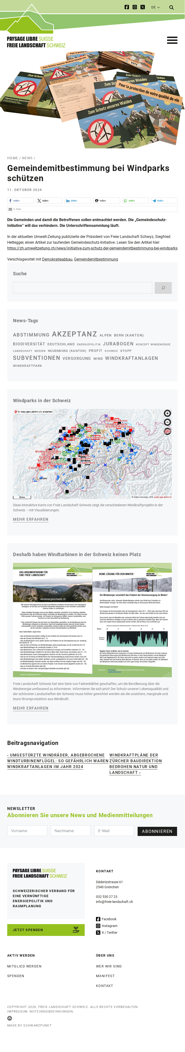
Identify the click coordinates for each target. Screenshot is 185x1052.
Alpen (106, 335)
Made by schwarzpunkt (29, 1025)
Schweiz (111, 351)
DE (153, 7)
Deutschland (61, 344)
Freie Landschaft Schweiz (63, 1007)
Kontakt (104, 986)
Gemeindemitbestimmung (96, 259)
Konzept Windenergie (153, 344)
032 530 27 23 (106, 897)
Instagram (109, 926)
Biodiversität (29, 344)
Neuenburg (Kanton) (67, 351)
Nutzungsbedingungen (51, 1011)
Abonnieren (157, 831)
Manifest (105, 976)
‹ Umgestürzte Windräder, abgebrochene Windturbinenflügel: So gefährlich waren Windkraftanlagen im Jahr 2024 (57, 761)
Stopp (126, 351)
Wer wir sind (109, 966)
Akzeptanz (74, 334)
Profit (96, 351)
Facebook (108, 919)
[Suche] (172, 7)
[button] (20, 200)
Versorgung (77, 358)
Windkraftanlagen (131, 358)
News (27, 158)
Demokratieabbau (57, 259)
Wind (98, 359)
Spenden (16, 976)
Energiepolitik (89, 344)
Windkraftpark (27, 366)
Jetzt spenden (28, 930)
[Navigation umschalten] (172, 40)
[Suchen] (163, 288)
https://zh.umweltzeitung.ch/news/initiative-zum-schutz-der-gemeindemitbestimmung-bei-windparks (92, 248)
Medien (40, 351)
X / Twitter (109, 932)
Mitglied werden (24, 966)
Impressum (17, 1011)
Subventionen (36, 358)
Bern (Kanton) (129, 335)
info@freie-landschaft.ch (114, 902)
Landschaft (22, 351)
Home (12, 158)
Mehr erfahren (31, 519)
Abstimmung (31, 335)
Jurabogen (118, 344)
